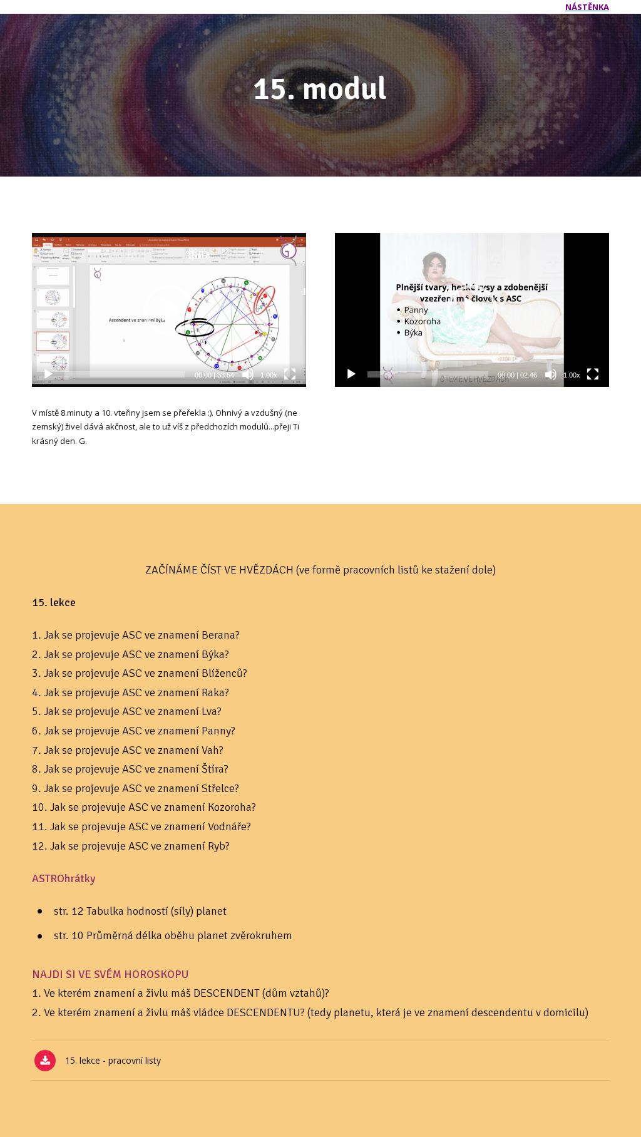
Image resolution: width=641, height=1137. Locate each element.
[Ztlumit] (248, 374)
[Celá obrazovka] (290, 374)
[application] (169, 310)
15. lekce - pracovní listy (113, 1060)
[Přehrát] (48, 374)
